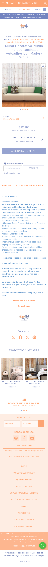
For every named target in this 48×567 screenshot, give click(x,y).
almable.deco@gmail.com (34, 450)
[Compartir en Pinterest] (34, 337)
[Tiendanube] (24, 546)
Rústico (7, 39)
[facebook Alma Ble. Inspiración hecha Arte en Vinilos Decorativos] (24, 438)
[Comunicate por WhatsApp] (42, 545)
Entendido (24, 561)
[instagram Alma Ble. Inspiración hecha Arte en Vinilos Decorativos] (16, 438)
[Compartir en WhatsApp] (13, 337)
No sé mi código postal (11, 173)
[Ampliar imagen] (43, 66)
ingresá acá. (42, 539)
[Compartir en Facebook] (20, 337)
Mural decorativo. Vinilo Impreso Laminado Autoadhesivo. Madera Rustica (12, 382)
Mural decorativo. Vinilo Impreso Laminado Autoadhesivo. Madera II (36, 382)
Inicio (8, 37)
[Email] (32, 438)
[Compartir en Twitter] (27, 337)
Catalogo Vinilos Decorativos (27, 37)
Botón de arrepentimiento (24, 542)
